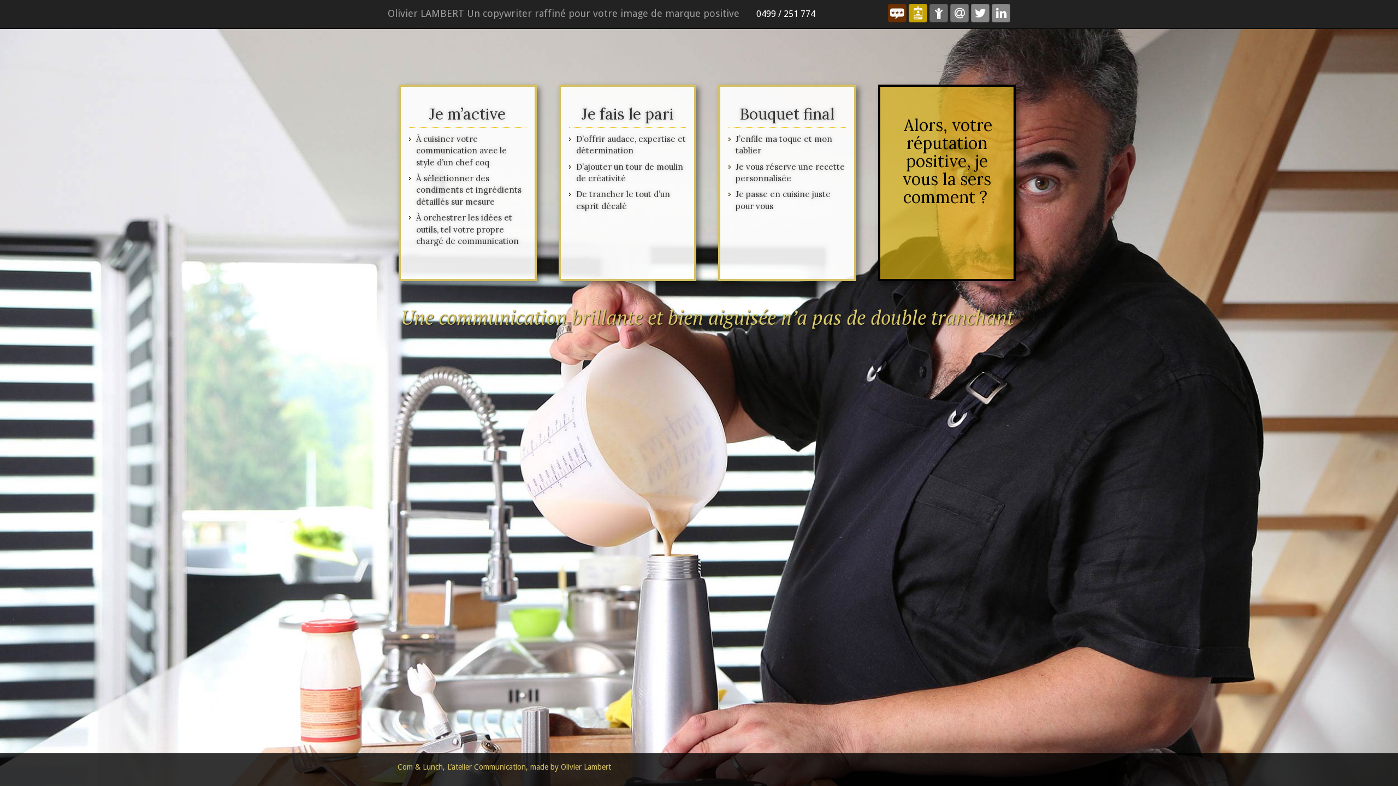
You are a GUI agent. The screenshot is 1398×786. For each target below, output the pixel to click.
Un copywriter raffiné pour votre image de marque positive (563, 13)
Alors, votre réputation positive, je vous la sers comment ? (947, 161)
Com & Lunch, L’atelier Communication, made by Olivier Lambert (504, 767)
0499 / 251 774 (785, 14)
